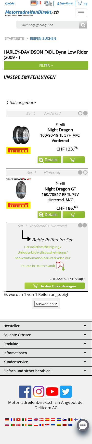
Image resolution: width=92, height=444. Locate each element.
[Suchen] (83, 25)
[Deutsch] (33, 3)
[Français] (39, 3)
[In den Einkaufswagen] (74, 159)
